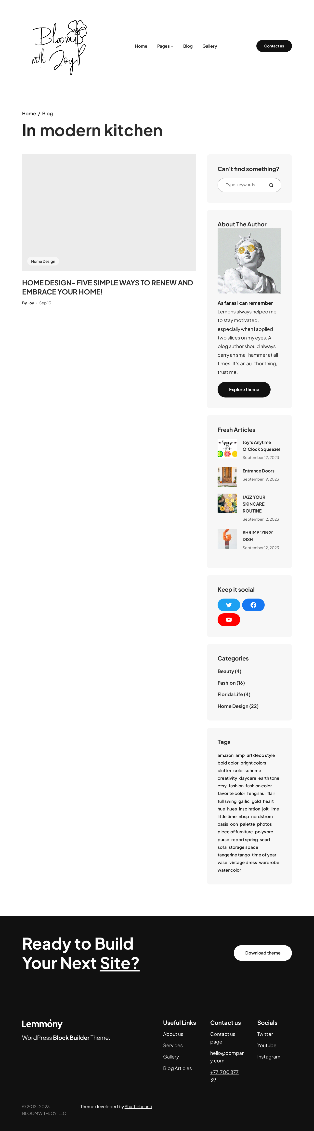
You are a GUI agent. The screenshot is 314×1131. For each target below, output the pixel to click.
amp (240, 755)
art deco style (261, 755)
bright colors (253, 762)
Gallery (171, 1056)
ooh (234, 824)
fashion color (259, 785)
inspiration (249, 808)
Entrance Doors (259, 470)
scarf (265, 839)
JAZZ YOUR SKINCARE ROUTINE (254, 504)
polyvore (264, 831)
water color (229, 870)
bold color (228, 762)
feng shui (256, 793)
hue (221, 808)
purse (223, 839)
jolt (265, 808)
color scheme (247, 770)
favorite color (231, 793)
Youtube (266, 1045)
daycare (247, 778)
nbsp (244, 816)
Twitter (265, 1034)
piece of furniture (235, 831)
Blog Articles (177, 1068)
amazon (226, 755)
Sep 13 (45, 302)
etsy (222, 785)
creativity (227, 778)
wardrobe (269, 862)
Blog (47, 113)
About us (173, 1034)
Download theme (263, 952)
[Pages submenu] (172, 46)
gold (256, 801)
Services (173, 1045)
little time (227, 816)
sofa (222, 847)
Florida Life (230, 694)
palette (247, 824)
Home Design (43, 261)
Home (29, 113)
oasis (223, 824)
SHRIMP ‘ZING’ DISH (258, 536)
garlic (244, 801)
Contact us (274, 46)
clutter (224, 770)
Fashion (227, 683)
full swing (227, 801)
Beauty (226, 671)
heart (268, 801)
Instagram (268, 1056)
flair (271, 793)
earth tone (268, 778)
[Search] (273, 185)
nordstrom (262, 816)
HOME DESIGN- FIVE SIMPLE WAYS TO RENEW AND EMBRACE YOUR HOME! (107, 287)
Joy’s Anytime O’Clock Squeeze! (261, 446)
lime (275, 808)
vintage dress (243, 862)
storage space (243, 847)
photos (264, 824)
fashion (236, 785)
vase (222, 862)
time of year (264, 854)
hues (232, 808)
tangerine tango (234, 854)
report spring (244, 839)
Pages (163, 46)
